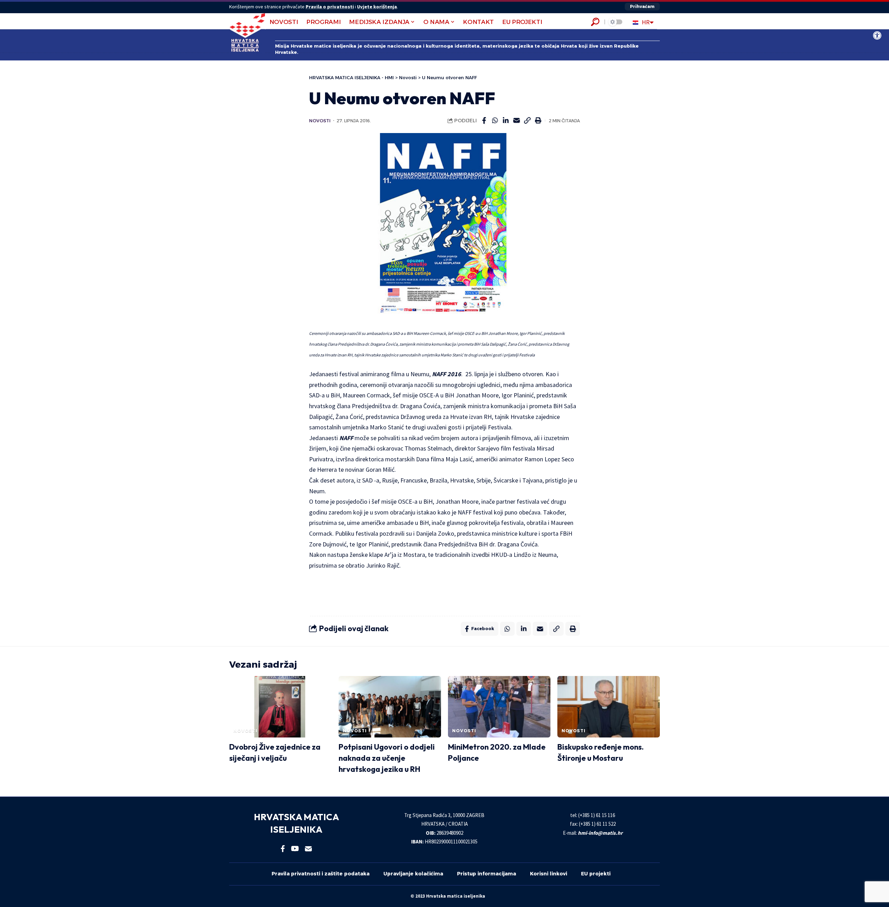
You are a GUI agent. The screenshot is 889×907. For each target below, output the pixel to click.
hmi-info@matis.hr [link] (600, 833)
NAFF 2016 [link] (446, 374)
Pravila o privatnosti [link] (330, 6)
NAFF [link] (346, 438)
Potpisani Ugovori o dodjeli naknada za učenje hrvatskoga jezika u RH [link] (387, 758)
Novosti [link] (320, 120)
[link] (877, 35)
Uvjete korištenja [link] (377, 6)
